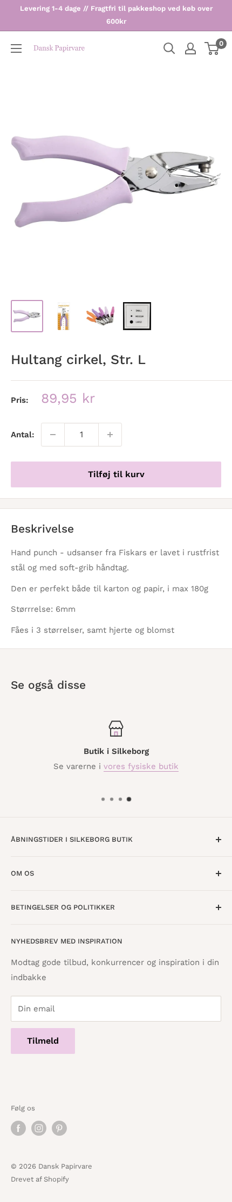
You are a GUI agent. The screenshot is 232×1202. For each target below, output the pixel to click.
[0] (212, 48)
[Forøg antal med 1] (110, 434)
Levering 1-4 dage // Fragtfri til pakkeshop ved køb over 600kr (116, 14)
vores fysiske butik (141, 766)
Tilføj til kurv (116, 474)
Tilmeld (43, 1041)
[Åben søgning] (169, 48)
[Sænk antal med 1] (53, 434)
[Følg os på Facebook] (18, 1128)
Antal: (23, 434)
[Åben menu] (16, 48)
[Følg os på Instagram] (38, 1128)
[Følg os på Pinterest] (59, 1128)
